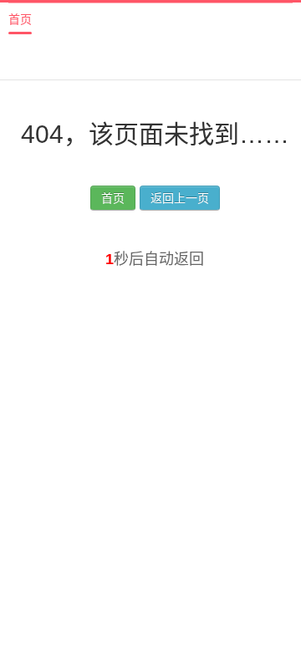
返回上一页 (179, 198)
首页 (20, 19)
